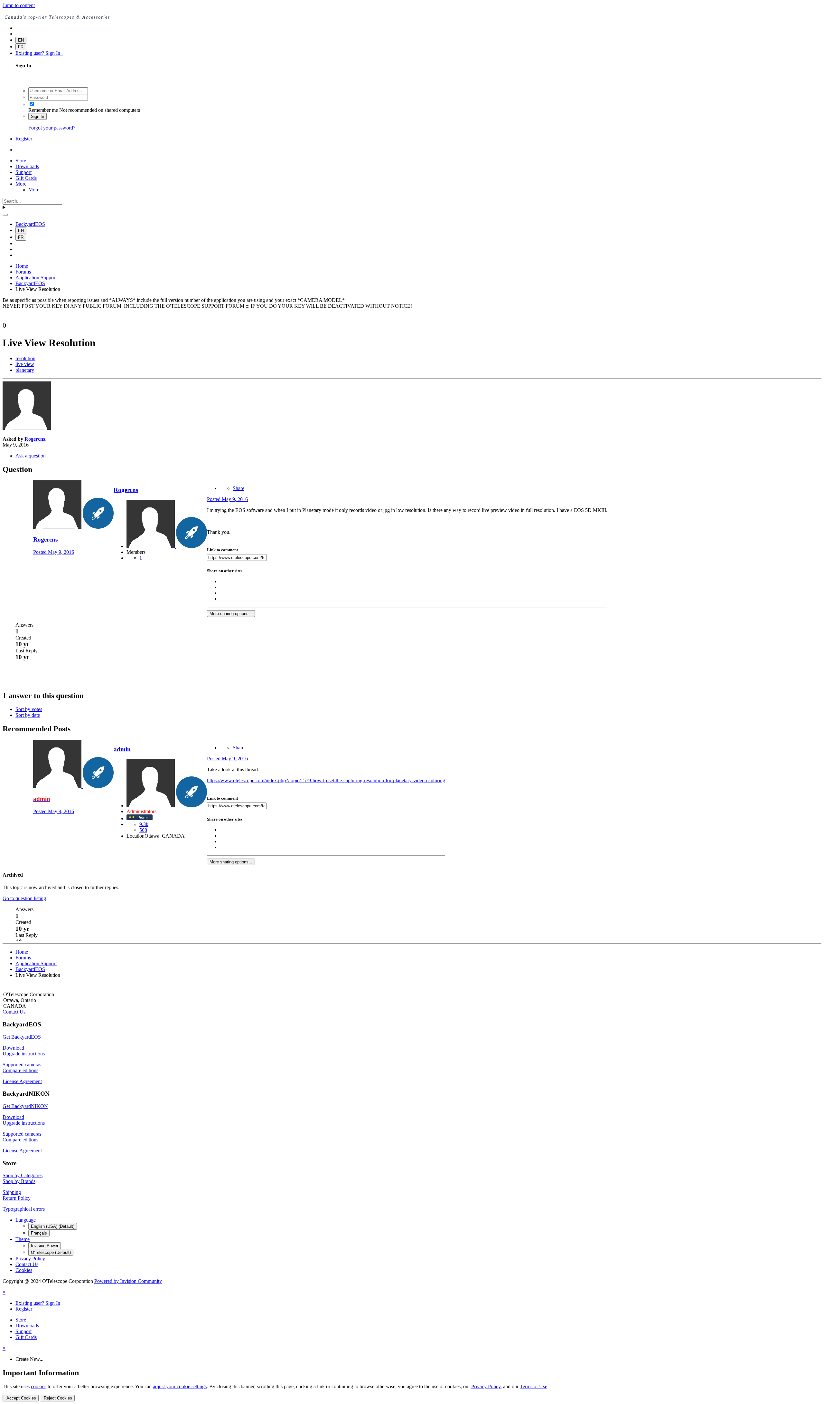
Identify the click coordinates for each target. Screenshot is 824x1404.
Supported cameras (22, 1064)
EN (21, 40)
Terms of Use (533, 1386)
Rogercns (34, 439)
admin (122, 749)
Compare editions (20, 1070)
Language (25, 1220)
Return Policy (17, 1198)
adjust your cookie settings (180, 1386)
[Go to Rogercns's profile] (27, 428)
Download (13, 1048)
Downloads (27, 166)
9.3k (143, 824)
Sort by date (27, 715)
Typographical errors (24, 1209)
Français (39, 1233)
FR (20, 46)
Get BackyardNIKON (25, 1106)
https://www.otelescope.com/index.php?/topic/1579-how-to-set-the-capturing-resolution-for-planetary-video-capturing (326, 780)
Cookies (23, 1270)
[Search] (5, 215)
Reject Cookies (57, 1398)
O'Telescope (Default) (51, 1252)
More (20, 184)
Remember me (43, 110)
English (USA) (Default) (52, 1226)
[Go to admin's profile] (58, 786)
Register (23, 138)
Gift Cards (26, 178)
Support (23, 172)
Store (20, 160)
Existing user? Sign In (39, 53)
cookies (38, 1386)
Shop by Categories (22, 1175)
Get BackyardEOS (22, 1037)
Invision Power (44, 1245)
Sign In (37, 116)
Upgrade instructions (24, 1053)
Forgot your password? (51, 127)
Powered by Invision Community (128, 1281)
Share (238, 488)
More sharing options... (231, 613)
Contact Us (14, 1012)
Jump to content (19, 5)
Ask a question (30, 455)
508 (143, 830)
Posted (53, 552)
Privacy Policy (30, 1258)
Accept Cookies (20, 1398)
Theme (22, 1239)
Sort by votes (28, 709)
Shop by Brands (19, 1181)
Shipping (12, 1192)
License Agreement (22, 1081)
